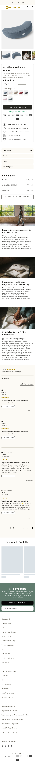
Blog (2, 680)
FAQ (2, 628)
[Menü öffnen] (2, 7)
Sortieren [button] (4, 378)
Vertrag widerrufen (7, 645)
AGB (2, 649)
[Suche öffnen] (27, 7)
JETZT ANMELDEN (17, 603)
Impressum (5, 662)
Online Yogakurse (7, 697)
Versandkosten (22, 84)
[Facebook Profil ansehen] (2, 746)
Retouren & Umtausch (8, 632)
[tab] (27, 384)
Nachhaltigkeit (6, 684)
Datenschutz (5, 654)
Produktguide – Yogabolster (10, 724)
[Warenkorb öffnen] (32, 7)
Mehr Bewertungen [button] (8, 406)
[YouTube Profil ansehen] (11, 746)
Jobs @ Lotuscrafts (7, 693)
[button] (7, 528)
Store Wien (5, 689)
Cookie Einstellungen (8, 658)
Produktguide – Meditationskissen (12, 719)
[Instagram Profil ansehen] (5, 746)
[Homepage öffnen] (14, 7)
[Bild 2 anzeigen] (16, 55)
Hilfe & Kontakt (6, 623)
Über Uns (4, 676)
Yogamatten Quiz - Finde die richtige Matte (15, 715)
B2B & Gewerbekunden (9, 732)
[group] (17, 369)
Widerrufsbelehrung (8, 641)
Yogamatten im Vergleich (9, 711)
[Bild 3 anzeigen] (26, 55)
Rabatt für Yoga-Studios (9, 728)
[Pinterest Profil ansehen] (8, 746)
